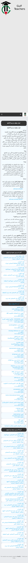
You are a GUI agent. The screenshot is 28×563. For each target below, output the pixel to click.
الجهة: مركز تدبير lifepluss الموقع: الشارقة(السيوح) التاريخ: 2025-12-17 (17, 367)
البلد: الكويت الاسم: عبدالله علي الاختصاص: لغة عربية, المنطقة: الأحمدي (15, 298)
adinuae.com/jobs (18, 189)
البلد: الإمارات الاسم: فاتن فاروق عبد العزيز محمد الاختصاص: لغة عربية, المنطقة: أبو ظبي (12, 540)
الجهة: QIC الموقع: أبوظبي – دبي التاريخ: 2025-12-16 (18, 421)
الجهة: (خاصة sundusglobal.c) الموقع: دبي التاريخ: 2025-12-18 (16, 326)
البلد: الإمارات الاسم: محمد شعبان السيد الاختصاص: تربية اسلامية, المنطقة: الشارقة (13, 505)
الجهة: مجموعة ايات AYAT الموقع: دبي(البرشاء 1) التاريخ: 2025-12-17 (17, 373)
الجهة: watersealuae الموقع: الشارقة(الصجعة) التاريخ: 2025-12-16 (17, 415)
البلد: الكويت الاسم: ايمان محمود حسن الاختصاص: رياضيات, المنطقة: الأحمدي (13, 275)
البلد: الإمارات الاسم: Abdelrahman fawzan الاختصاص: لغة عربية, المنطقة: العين (12, 522)
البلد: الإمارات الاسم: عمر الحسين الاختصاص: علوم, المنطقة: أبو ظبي (12, 534)
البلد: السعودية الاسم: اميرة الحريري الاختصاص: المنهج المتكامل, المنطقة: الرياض (14, 528)
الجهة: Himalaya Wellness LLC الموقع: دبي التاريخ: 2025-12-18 (16, 332)
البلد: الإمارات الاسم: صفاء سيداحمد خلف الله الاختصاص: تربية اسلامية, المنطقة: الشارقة (13, 470)
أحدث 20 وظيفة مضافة (14, 304)
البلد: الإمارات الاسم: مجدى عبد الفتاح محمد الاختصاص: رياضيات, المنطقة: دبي (14, 452)
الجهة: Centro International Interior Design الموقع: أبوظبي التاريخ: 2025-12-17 (14, 397)
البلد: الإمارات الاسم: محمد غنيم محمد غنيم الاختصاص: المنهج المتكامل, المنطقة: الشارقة (12, 510)
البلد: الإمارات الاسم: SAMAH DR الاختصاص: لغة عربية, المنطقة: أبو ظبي (14, 546)
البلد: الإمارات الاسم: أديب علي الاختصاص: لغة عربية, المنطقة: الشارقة (13, 292)
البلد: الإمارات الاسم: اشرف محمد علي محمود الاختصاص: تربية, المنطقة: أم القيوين (13, 516)
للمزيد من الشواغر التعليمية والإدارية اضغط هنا (15, 426)
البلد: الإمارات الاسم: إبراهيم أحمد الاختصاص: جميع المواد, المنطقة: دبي (13, 434)
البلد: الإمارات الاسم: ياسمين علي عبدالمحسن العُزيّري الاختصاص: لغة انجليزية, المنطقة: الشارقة (14, 493)
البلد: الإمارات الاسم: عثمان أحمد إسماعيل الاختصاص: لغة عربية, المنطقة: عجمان (13, 446)
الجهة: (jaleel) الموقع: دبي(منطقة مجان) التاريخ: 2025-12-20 (17, 309)
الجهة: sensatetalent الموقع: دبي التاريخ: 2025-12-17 (18, 390)
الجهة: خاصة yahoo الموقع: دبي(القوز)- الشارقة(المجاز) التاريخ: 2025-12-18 (15, 338)
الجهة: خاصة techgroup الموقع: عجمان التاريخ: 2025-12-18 (17, 355)
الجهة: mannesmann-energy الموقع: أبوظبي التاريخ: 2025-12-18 (16, 350)
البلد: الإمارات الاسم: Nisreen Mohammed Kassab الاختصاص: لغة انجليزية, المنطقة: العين (14, 499)
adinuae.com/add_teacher (16, 199)
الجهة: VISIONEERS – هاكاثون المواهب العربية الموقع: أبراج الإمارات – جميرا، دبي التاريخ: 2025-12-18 (12, 320)
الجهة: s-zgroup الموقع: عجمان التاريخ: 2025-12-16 (18, 410)
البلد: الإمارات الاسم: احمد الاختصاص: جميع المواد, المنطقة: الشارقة (14, 281)
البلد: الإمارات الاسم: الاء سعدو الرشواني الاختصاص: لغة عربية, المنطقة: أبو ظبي (13, 487)
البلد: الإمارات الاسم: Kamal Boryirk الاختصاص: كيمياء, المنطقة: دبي (14, 286)
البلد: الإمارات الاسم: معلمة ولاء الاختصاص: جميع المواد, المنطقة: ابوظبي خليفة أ (14, 269)
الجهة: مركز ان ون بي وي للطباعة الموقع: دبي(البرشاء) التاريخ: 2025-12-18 (15, 361)
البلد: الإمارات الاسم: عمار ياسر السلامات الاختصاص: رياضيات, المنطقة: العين (14, 464)
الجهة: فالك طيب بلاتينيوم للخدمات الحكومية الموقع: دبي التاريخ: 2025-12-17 (13, 385)
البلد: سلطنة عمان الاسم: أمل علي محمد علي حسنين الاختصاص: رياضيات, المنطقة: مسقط (13, 257)
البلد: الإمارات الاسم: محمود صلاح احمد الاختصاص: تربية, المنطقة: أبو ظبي (13, 458)
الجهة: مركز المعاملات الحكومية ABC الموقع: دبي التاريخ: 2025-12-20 (15, 314)
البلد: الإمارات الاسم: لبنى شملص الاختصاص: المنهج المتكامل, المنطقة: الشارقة (15, 481)
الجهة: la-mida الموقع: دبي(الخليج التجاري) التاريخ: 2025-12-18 (17, 344)
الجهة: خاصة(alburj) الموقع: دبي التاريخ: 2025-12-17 (18, 379)
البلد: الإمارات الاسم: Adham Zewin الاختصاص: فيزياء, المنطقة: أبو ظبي (14, 263)
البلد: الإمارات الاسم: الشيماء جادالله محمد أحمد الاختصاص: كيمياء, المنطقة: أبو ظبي (13, 440)
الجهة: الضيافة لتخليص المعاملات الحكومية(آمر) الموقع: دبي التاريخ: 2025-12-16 (12, 404)
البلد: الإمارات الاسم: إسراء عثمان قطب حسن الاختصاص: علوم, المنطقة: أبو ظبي (13, 475)
